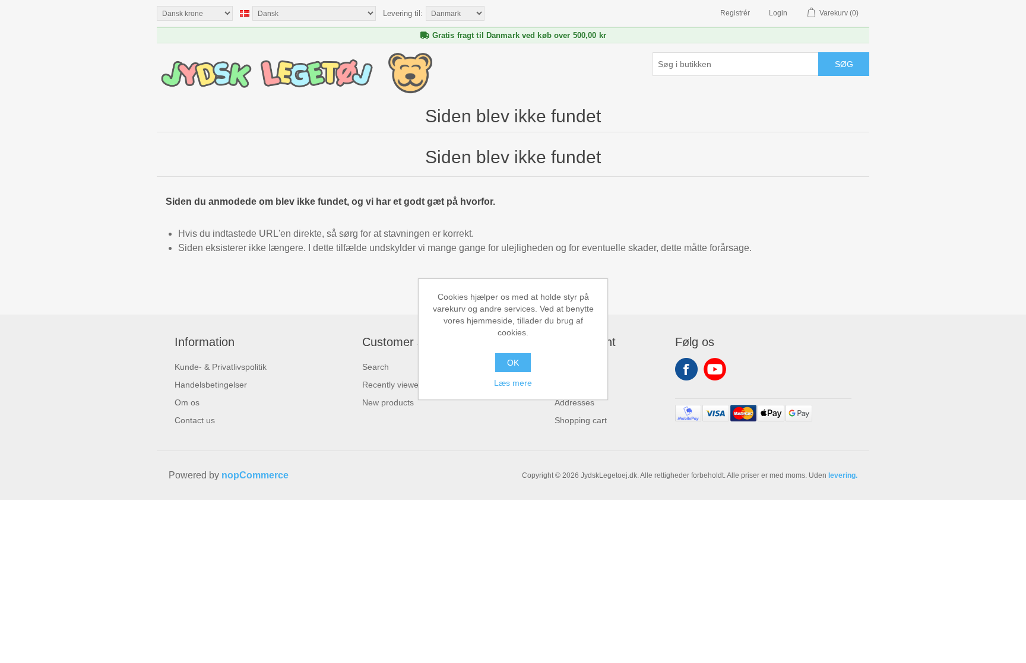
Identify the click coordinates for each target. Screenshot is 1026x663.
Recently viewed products (410, 384)
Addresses (574, 402)
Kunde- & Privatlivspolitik (221, 367)
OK (513, 362)
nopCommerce (255, 475)
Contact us (195, 420)
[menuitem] (221, 367)
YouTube (715, 369)
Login (778, 13)
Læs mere (513, 383)
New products (388, 402)
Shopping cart (581, 420)
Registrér (735, 13)
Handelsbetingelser (211, 384)
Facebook (686, 369)
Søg (844, 64)
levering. (842, 475)
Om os (187, 402)
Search (375, 367)
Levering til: (403, 13)
